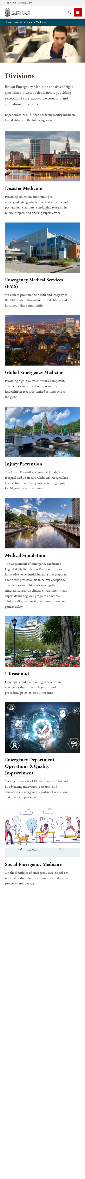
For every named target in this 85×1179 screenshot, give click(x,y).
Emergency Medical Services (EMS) (34, 283)
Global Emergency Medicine (34, 372)
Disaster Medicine (23, 188)
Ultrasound (17, 673)
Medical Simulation (25, 555)
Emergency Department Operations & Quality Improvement (29, 766)
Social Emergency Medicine (33, 864)
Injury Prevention (23, 463)
